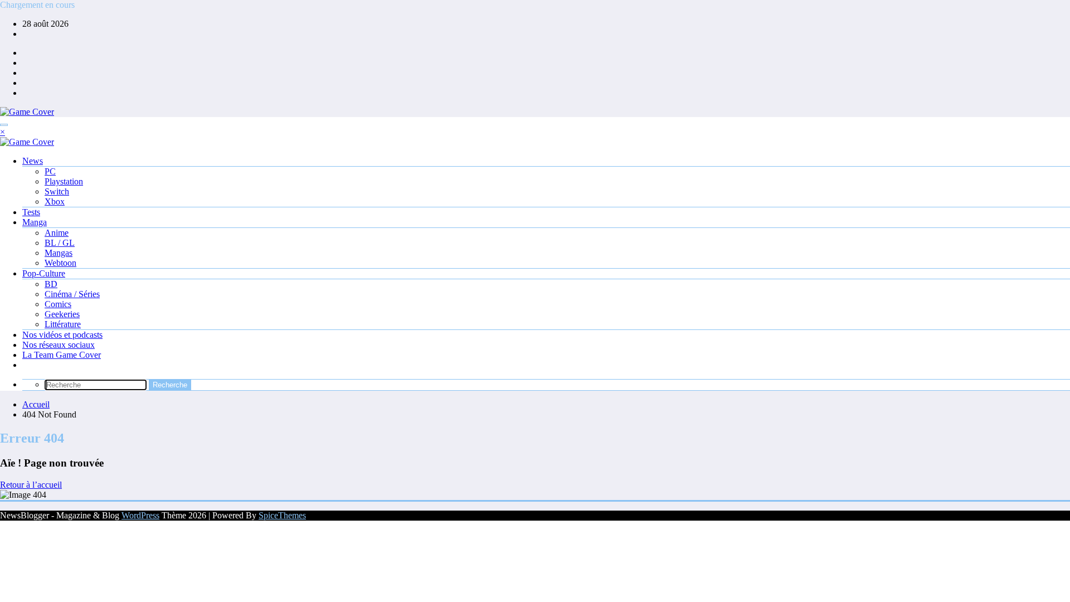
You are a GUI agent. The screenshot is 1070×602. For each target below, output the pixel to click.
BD (51, 284)
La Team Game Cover (61, 355)
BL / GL (60, 242)
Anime (57, 232)
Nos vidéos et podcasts (62, 334)
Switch (57, 191)
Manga (34, 222)
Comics (58, 304)
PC (50, 171)
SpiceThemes (282, 515)
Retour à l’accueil (31, 484)
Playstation (64, 181)
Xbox (55, 201)
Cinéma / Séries (72, 294)
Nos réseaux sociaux (58, 344)
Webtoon (60, 263)
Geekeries (62, 314)
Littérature (63, 324)
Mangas (58, 253)
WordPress (140, 515)
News (32, 161)
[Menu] (4, 125)
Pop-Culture (43, 273)
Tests (31, 212)
